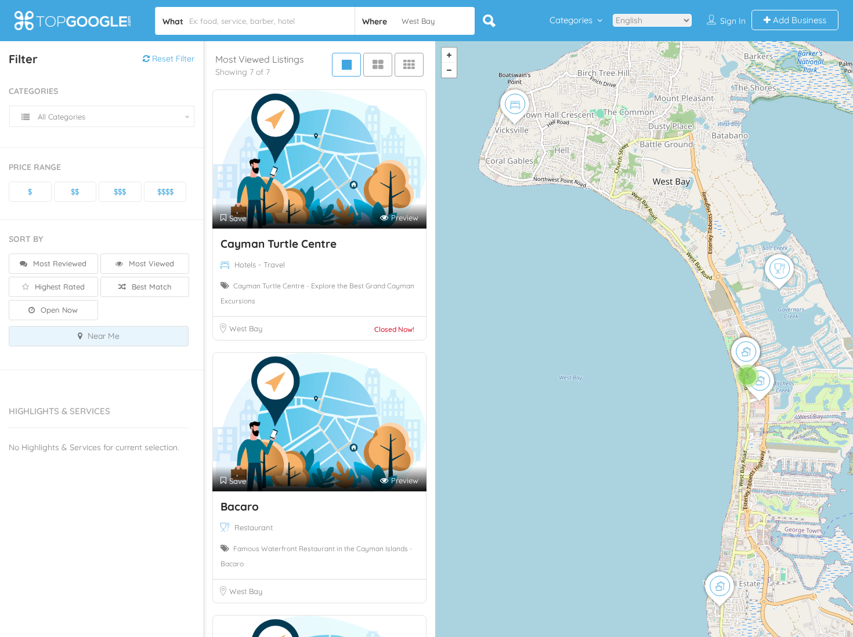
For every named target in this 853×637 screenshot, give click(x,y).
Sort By (26, 239)
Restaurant (253, 527)
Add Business (798, 20)
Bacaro (240, 506)
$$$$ (165, 191)
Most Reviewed (58, 263)
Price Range (35, 167)
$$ (75, 191)
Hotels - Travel (259, 264)
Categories (571, 20)
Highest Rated (58, 286)
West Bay (245, 328)
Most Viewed (150, 263)
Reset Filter (172, 58)
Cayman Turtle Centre (279, 244)
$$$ (120, 191)
